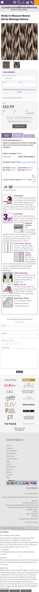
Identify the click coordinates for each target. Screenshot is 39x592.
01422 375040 (32, 493)
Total (3, 103)
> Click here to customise (12, 98)
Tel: (25, 493)
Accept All (4, 590)
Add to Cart (19, 126)
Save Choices (14, 590)
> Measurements (8, 72)
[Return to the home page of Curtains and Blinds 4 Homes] (19, 8)
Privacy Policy (23, 547)
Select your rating (7, 340)
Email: (4, 497)
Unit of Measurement (9, 75)
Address (35, 501)
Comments (5, 347)
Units (26, 111)
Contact (32, 487)
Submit (19, 372)
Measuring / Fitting (18, 135)
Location (4, 333)
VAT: (27, 522)
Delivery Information (28, 162)
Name (3, 325)
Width (4, 82)
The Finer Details (6, 135)
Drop (20, 82)
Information (14, 439)
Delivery (29, 136)
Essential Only (26, 590)
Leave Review (19, 322)
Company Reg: (24, 519)
